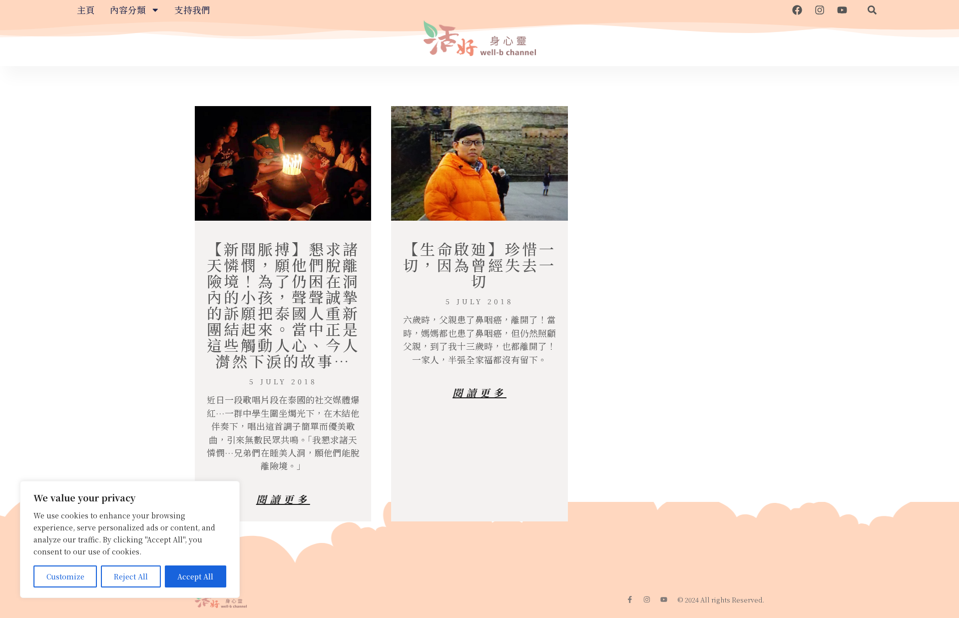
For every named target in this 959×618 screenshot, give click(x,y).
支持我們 (192, 10)
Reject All (131, 576)
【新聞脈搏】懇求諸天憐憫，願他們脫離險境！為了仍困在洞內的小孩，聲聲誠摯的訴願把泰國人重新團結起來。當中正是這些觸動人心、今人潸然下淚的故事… (283, 305)
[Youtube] (842, 10)
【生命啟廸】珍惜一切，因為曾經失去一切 (479, 265)
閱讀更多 (283, 499)
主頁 (86, 10)
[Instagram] (820, 10)
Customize (65, 576)
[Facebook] (797, 10)
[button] (872, 10)
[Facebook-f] (629, 599)
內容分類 (128, 10)
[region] (130, 539)
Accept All (195, 576)
